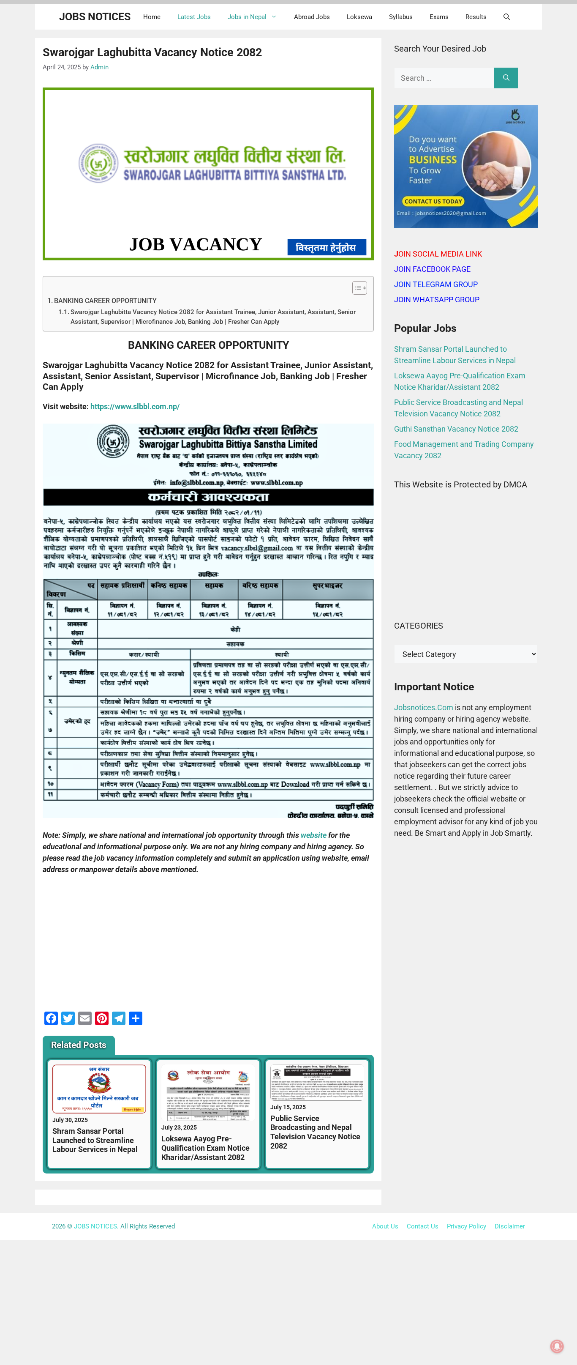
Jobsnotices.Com (424, 707)
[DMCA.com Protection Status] (466, 596)
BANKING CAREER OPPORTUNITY (105, 301)
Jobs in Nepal (247, 17)
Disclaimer (510, 1226)
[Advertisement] (208, 945)
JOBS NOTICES (95, 17)
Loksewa (359, 17)
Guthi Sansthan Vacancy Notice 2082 (456, 428)
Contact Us (422, 1226)
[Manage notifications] (557, 1346)
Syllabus (401, 17)
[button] (506, 17)
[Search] (506, 78)
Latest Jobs (194, 17)
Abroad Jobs (312, 17)
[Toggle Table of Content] (355, 288)
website (314, 835)
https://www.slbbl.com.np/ (135, 406)
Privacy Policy (466, 1226)
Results (476, 17)
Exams (439, 17)
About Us (385, 1226)
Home (152, 17)
